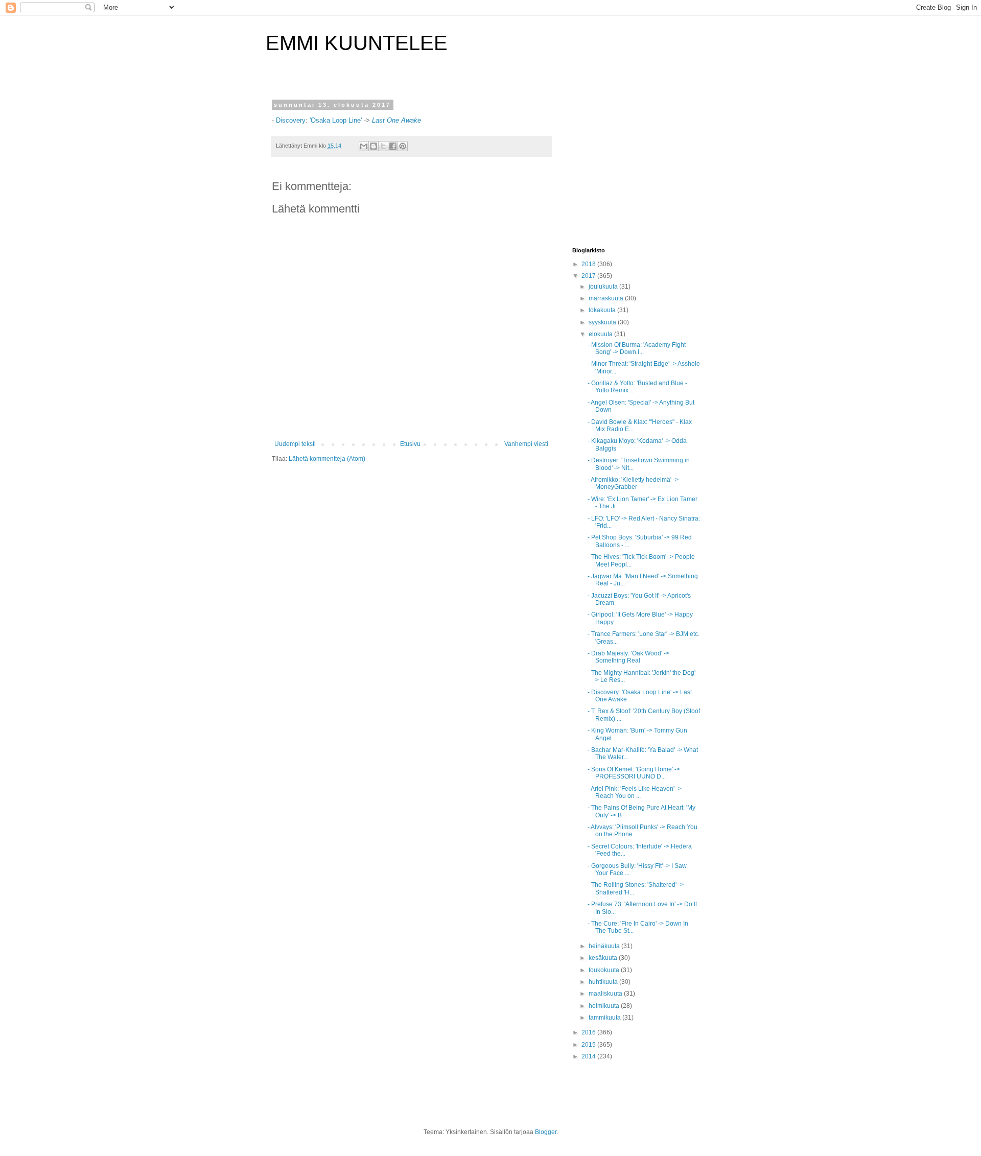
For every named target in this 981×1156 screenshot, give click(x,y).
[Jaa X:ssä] (383, 146)
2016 (589, 1032)
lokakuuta (603, 310)
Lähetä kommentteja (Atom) (327, 458)
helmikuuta (605, 1005)
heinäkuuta (605, 946)
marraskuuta (607, 298)
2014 (589, 1056)
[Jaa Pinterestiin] (403, 146)
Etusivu (410, 443)
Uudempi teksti (295, 443)
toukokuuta (605, 970)
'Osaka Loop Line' (336, 120)
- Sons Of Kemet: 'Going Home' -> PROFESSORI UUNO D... (634, 773)
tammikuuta (605, 1017)
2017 (589, 275)
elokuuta (601, 334)
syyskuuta (603, 322)
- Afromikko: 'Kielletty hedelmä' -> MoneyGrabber (633, 483)
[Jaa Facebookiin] (393, 146)
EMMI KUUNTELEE (357, 43)
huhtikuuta (604, 981)
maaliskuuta (606, 993)
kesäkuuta (604, 957)
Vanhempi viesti (526, 443)
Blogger (545, 1132)
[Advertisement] (636, 165)
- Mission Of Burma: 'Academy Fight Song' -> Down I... (637, 348)
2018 (589, 264)
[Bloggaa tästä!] (373, 146)
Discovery (291, 120)
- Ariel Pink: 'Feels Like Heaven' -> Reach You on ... (635, 792)
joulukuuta (604, 286)
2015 (589, 1044)
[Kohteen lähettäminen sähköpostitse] (364, 146)
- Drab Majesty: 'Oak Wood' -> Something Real (628, 657)
